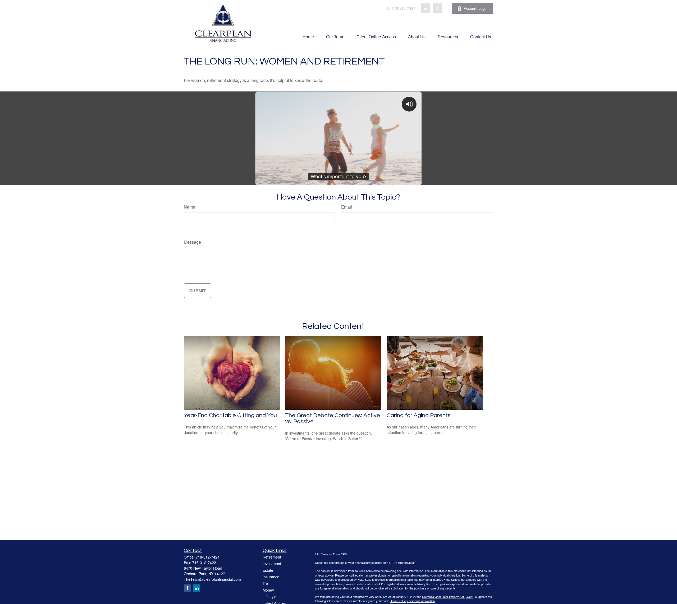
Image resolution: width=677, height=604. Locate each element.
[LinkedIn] (425, 8)
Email (346, 207)
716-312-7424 (403, 8)
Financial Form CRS (334, 554)
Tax (266, 583)
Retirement (272, 557)
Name (189, 207)
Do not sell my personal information (412, 601)
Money (268, 590)
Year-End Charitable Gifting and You (230, 415)
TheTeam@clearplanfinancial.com (212, 579)
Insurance (271, 576)
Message (192, 242)
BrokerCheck (406, 562)
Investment (272, 563)
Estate (268, 570)
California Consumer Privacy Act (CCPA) (448, 596)
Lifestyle (269, 596)
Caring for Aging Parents (419, 415)
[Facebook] (437, 8)
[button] (308, 36)
